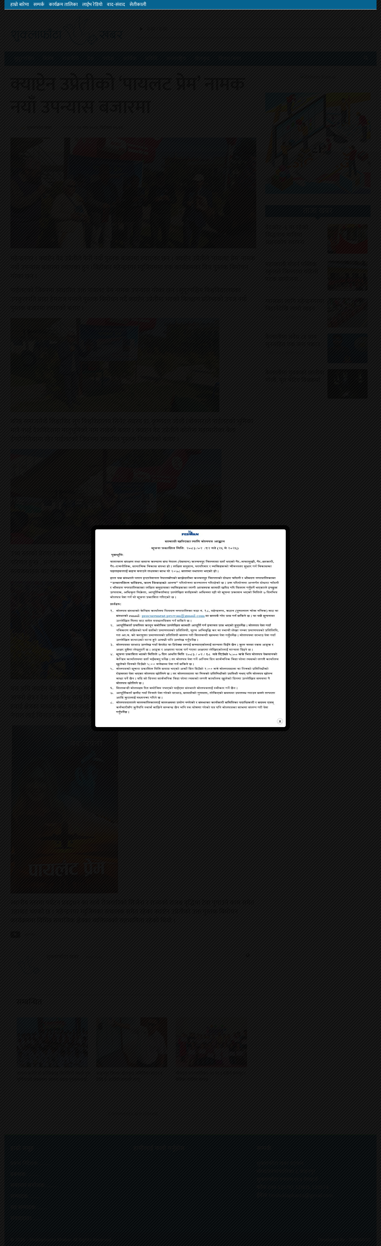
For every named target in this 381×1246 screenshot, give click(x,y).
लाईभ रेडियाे (92, 5)
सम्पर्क (38, 5)
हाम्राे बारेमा (19, 5)
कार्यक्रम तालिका (63, 5)
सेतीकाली (137, 5)
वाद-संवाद (116, 5)
